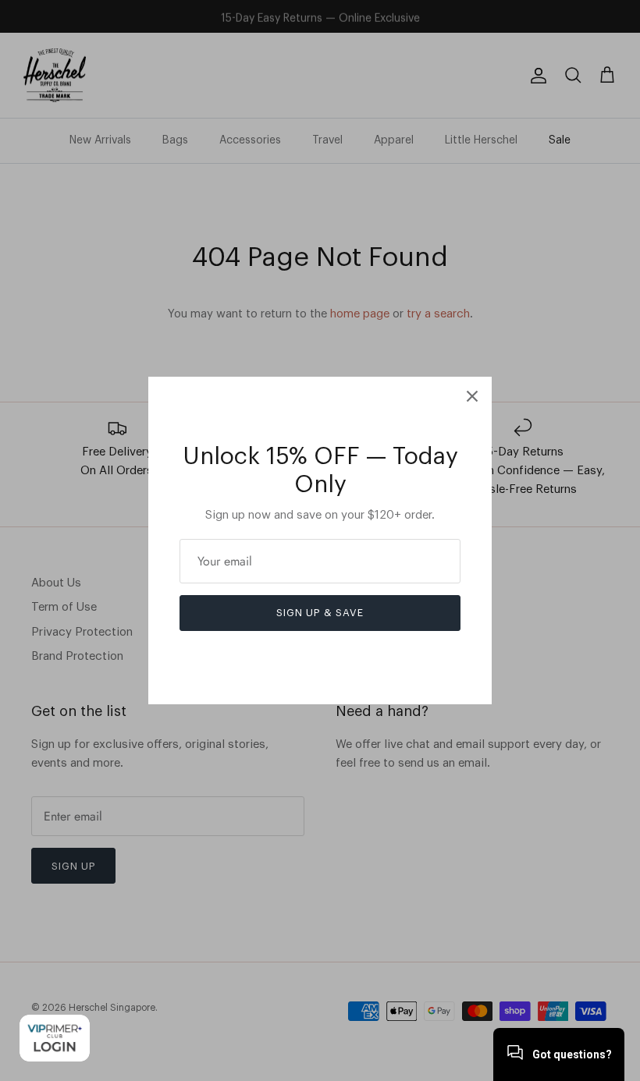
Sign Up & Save (320, 613)
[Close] (472, 396)
